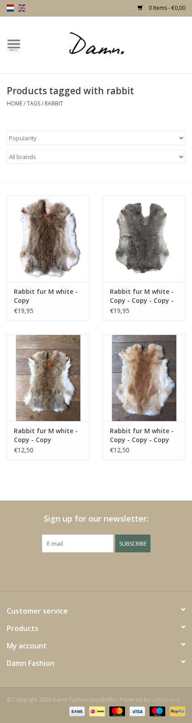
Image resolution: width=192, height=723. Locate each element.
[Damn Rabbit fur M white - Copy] (48, 239)
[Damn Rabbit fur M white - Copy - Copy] (48, 377)
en (21, 8)
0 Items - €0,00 (166, 8)
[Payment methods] (76, 711)
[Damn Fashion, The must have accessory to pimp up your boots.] (110, 44)
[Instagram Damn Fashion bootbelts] (120, 571)
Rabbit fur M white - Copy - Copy (46, 435)
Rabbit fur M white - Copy (46, 296)
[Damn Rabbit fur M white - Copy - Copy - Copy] (144, 377)
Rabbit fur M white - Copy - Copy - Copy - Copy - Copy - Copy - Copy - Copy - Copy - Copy (142, 296)
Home (14, 103)
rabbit (54, 103)
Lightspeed (165, 699)
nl (10, 8)
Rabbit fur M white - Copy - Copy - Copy (142, 435)
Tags (33, 103)
